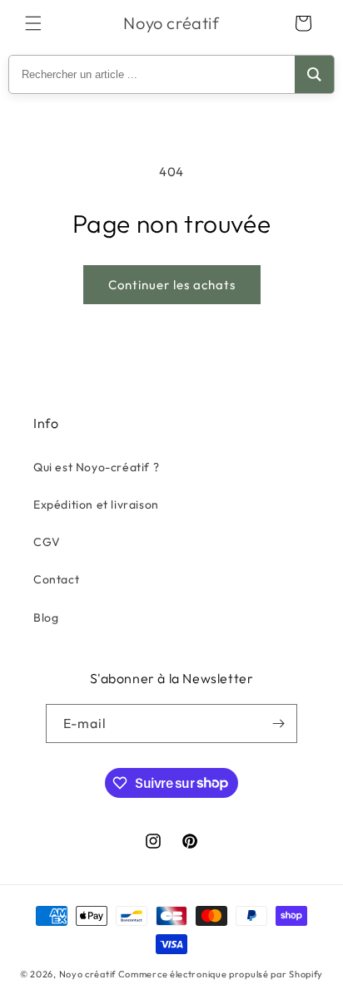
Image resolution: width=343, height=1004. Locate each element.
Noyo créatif (87, 974)
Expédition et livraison (96, 504)
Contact (56, 579)
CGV (47, 541)
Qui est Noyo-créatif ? (96, 467)
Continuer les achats (172, 285)
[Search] (314, 74)
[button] (33, 23)
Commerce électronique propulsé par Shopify (220, 974)
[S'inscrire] (278, 723)
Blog (45, 617)
